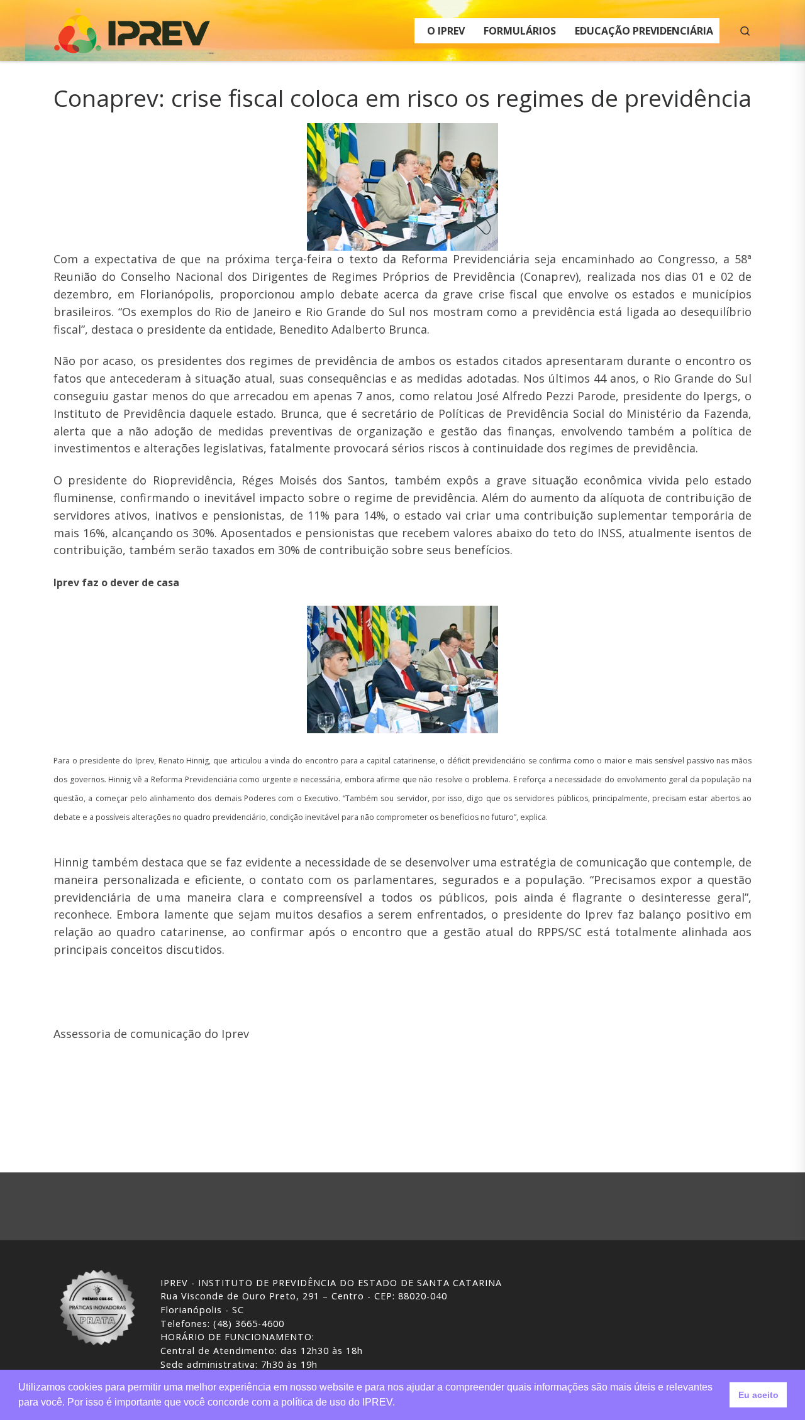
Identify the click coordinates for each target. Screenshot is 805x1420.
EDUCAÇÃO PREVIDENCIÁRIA (644, 31)
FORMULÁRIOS (520, 31)
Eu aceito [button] (758, 1395)
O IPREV (446, 31)
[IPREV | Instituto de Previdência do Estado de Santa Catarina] (132, 28)
